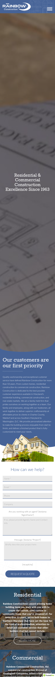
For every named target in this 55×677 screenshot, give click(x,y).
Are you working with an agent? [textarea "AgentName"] (27, 513)
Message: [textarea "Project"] (27, 539)
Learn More (27, 640)
